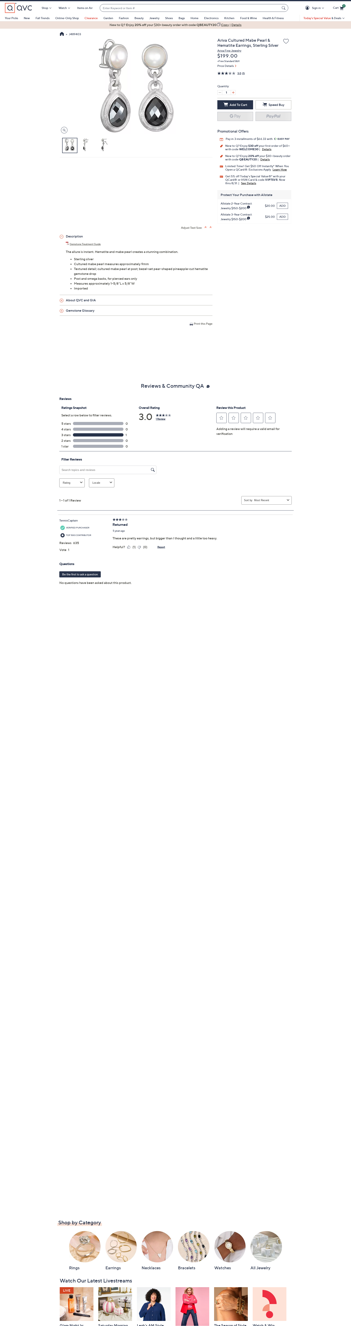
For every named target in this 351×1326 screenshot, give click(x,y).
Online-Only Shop (67, 18)
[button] (308, 8)
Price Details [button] (225, 65)
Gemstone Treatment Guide (85, 244)
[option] (175, 24)
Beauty (139, 18)
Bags (182, 18)
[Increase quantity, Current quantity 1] (233, 92)
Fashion (124, 18)
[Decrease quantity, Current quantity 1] (219, 92)
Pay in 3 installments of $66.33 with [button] (249, 138)
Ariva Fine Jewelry (229, 50)
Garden (108, 18)
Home (194, 18)
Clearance (91, 18)
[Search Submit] (284, 8)
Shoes (169, 18)
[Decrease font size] (210, 227)
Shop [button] (45, 8)
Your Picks (11, 18)
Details (266, 149)
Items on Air (85, 8)
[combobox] (190, 8)
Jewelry (154, 18)
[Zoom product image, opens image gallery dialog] (63, 130)
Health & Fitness (273, 18)
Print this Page (203, 323)
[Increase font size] (205, 227)
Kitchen (229, 18)
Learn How (280, 169)
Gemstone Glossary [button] (80, 310)
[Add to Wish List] (286, 41)
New (27, 18)
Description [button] (74, 236)
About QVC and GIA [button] (81, 300)
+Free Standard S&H (228, 61)
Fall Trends (43, 18)
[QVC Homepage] (62, 34)
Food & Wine (248, 18)
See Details (248, 183)
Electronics (211, 18)
